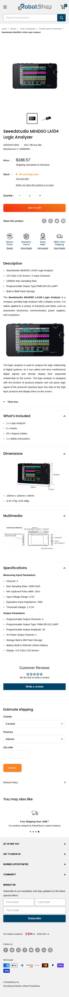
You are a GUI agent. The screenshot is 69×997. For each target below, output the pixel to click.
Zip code (8, 747)
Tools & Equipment (27, 29)
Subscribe (34, 918)
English (42, 934)
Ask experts (43, 248)
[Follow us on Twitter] (12, 950)
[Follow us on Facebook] (5, 950)
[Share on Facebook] (44, 221)
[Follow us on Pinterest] (24, 950)
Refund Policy (10, 782)
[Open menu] (5, 7)
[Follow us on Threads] (50, 950)
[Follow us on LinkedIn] (44, 950)
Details (10, 248)
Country (7, 716)
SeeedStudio (11, 145)
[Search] (61, 17)
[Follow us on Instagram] (18, 950)
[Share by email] (63, 221)
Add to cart (34, 208)
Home (4, 29)
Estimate (12, 768)
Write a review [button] (34, 686)
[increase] (40, 195)
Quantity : (8, 195)
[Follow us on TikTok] (37, 950)
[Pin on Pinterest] (50, 221)
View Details (26, 248)
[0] (63, 7)
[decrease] (19, 195)
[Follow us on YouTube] (31, 950)
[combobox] (30, 17)
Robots (13, 29)
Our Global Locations (13, 934)
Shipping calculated (26, 164)
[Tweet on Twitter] (57, 221)
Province (8, 732)
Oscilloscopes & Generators (50, 29)
